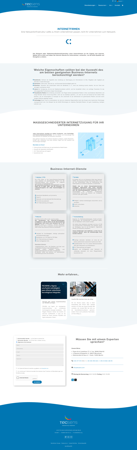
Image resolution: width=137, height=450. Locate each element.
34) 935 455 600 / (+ (94, 361)
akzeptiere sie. (45, 368)
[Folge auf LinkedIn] (72, 380)
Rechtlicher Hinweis (55, 443)
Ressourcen (102, 5)
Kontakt (117, 5)
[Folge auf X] (75, 380)
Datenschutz (64, 443)
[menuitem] (120, 1)
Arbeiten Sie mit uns (66, 432)
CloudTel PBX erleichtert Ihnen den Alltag (82, 299)
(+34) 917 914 (77, 361)
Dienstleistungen (90, 5)
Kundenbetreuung (77, 432)
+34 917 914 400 (60, 430)
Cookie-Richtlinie (73, 443)
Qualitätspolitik (68, 446)
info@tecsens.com (79, 367)
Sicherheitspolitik (82, 443)
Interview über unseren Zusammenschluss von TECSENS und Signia (54, 302)
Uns (110, 5)
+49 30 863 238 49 (76, 430)
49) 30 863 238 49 (106, 361)
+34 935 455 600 (68, 430)
